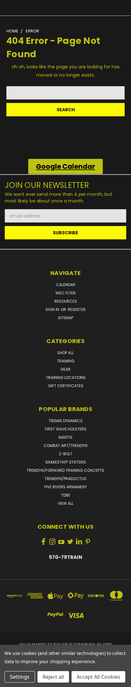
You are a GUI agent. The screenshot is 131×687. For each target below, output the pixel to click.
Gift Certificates (65, 385)
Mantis (65, 437)
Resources (65, 301)
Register (77, 309)
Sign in (52, 309)
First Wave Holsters (65, 429)
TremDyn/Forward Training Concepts (65, 470)
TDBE (65, 495)
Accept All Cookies (98, 676)
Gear (65, 369)
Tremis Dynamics (66, 420)
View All (65, 503)
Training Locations (66, 377)
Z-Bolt (65, 454)
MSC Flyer (66, 293)
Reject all (53, 676)
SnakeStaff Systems (65, 462)
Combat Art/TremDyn (65, 445)
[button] (65, 167)
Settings (20, 676)
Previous (9, 680)
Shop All (65, 352)
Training (65, 361)
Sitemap (65, 317)
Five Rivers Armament (65, 487)
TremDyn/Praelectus (65, 478)
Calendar (65, 284)
